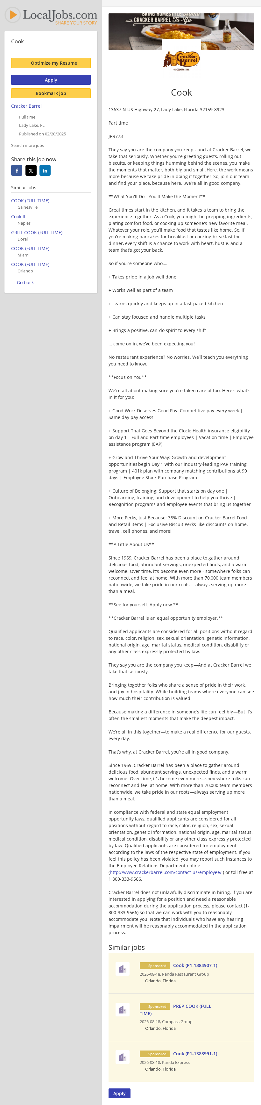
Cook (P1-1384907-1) (195, 965)
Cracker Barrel (26, 106)
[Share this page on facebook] (16, 170)
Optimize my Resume (54, 63)
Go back (25, 282)
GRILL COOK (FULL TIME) (36, 232)
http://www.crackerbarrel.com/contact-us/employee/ (166, 872)
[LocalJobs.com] (50, 16)
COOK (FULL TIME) (30, 201)
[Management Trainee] (123, 968)
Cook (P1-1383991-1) (195, 1054)
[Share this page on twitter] (31, 170)
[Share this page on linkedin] (45, 170)
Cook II (18, 216)
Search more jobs (27, 145)
